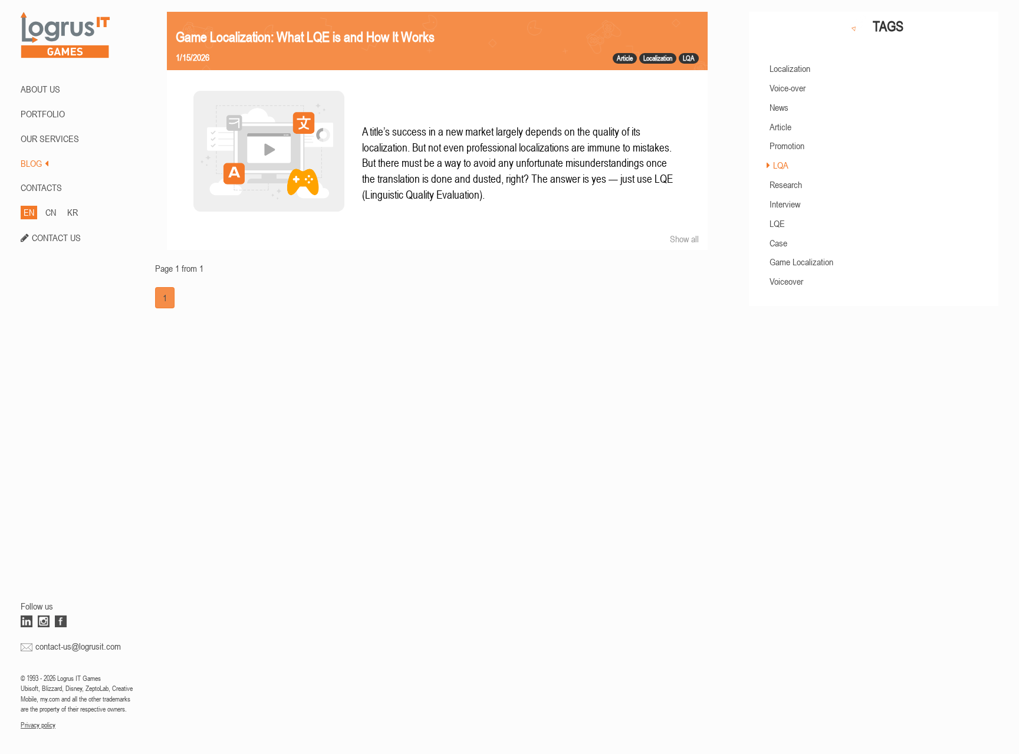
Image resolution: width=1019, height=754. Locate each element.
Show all (684, 238)
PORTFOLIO (43, 113)
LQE (777, 223)
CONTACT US (56, 237)
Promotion (787, 145)
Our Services (50, 138)
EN (29, 212)
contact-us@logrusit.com (78, 646)
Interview (785, 204)
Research (786, 184)
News (779, 107)
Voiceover (786, 281)
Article (780, 126)
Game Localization (801, 261)
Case (778, 243)
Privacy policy (38, 725)
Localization (790, 68)
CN (50, 212)
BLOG (31, 163)
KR (72, 212)
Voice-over (788, 88)
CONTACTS (41, 187)
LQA (780, 165)
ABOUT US (40, 89)
